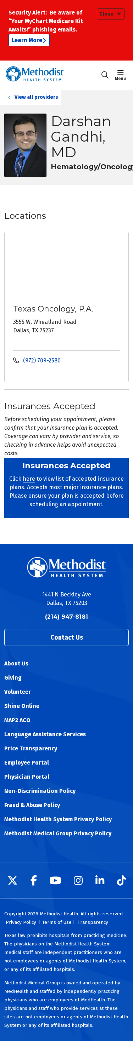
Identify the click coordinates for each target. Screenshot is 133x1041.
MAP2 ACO (17, 720)
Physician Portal (26, 776)
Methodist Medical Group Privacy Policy (57, 833)
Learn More (27, 40)
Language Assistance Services (45, 734)
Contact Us (66, 637)
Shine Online (21, 706)
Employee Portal (26, 762)
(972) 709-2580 (41, 360)
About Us (16, 663)
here (29, 478)
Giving (13, 677)
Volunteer (17, 691)
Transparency (93, 922)
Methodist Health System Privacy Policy (58, 819)
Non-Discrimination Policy (40, 791)
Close (106, 14)
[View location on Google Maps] (72, 267)
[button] (122, 75)
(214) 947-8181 (66, 616)
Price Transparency (30, 748)
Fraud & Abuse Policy (32, 805)
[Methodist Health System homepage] (52, 75)
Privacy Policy (21, 922)
